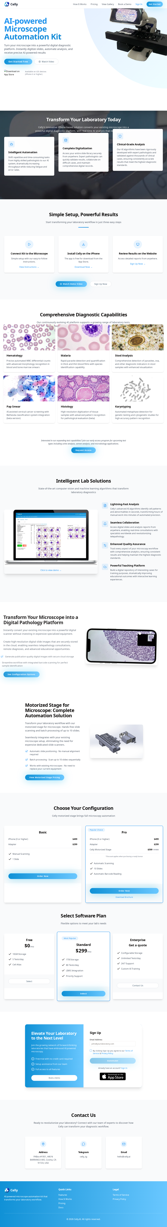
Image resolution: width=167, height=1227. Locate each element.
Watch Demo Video (73, 284)
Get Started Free (18, 61)
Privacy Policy (107, 1053)
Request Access (83, 450)
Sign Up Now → (137, 263)
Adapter (12, 844)
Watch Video (48, 61)
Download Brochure (124, 897)
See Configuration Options (21, 674)
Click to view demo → (50, 570)
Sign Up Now (100, 284)
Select (29, 981)
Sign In (139, 4)
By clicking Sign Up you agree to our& (113, 1052)
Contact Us (137, 985)
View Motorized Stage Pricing (44, 777)
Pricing (94, 4)
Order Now (42, 876)
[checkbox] (91, 1050)
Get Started (155, 4)
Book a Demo (124, 4)
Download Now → (84, 266)
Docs (60, 1207)
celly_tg (83, 1156)
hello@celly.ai (123, 1156)
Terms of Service (121, 1194)
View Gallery (108, 4)
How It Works (80, 4)
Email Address (96, 1039)
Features (62, 1194)
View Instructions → (29, 266)
